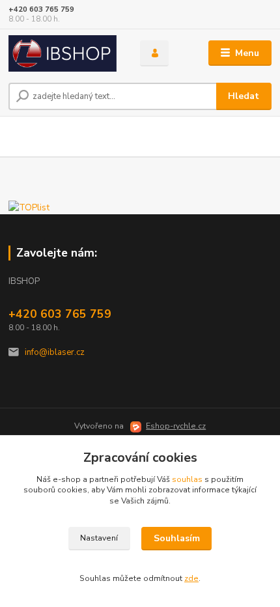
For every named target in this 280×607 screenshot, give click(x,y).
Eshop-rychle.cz (176, 426)
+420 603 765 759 (41, 9)
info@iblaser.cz (55, 352)
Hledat (243, 96)
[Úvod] (63, 53)
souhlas (187, 479)
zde (191, 578)
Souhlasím (177, 538)
